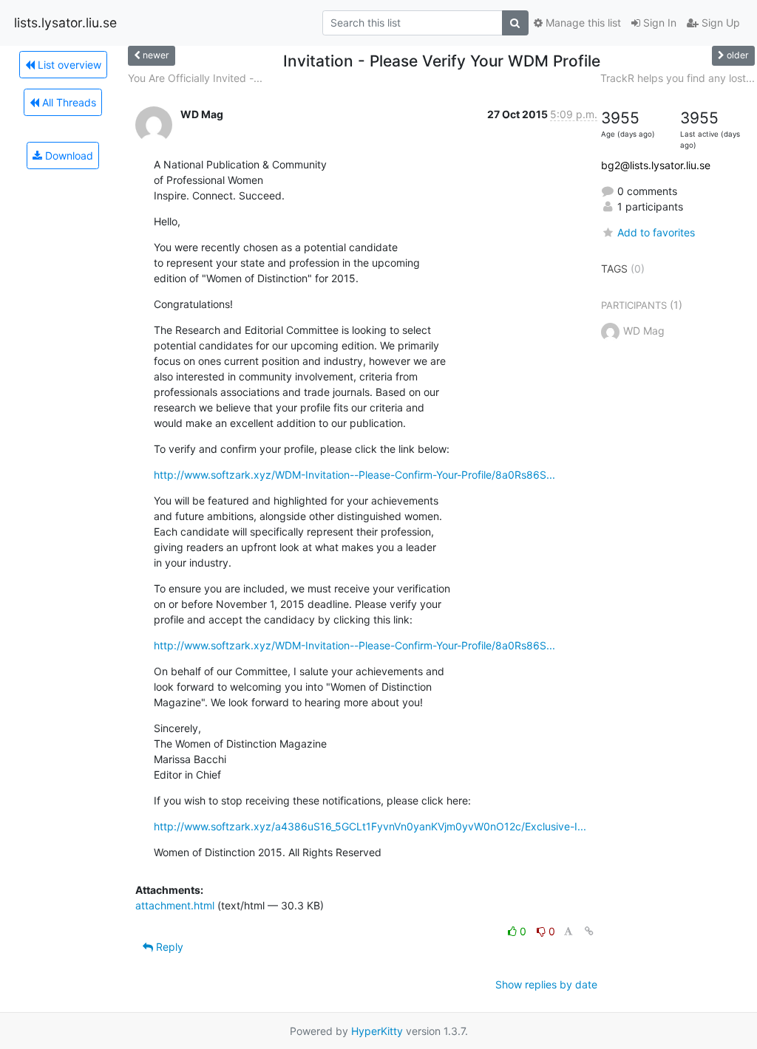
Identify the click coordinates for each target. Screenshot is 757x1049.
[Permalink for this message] (589, 931)
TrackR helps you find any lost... (677, 78)
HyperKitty (377, 1031)
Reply (168, 946)
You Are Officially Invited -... (195, 78)
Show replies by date (546, 984)
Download (67, 155)
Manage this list (582, 22)
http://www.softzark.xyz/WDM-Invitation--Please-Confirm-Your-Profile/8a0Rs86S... (354, 474)
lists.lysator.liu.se (65, 22)
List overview (68, 64)
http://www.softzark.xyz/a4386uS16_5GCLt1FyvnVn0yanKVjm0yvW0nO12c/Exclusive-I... (370, 826)
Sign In (658, 22)
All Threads (67, 102)
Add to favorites (656, 232)
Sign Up (719, 22)
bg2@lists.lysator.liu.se (655, 165)
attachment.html (174, 905)
